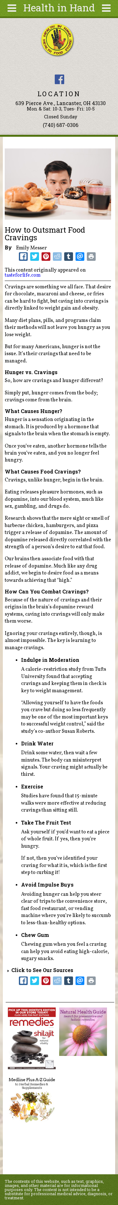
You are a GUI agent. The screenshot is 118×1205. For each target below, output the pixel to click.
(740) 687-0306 (60, 125)
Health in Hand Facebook (59, 79)
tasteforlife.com (23, 275)
